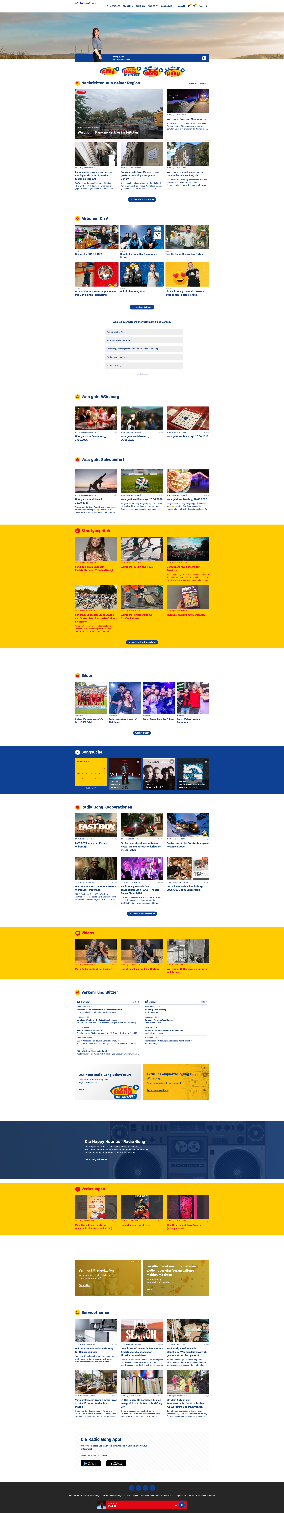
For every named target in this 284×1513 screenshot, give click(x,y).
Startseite (107, 6)
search (206, 6)
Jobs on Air (166, 6)
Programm (128, 6)
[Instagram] (138, 1488)
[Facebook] (131, 1488)
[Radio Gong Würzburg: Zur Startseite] (85, 6)
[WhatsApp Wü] (152, 1488)
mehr (136, 1002)
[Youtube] (145, 1488)
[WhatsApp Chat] (204, 58)
